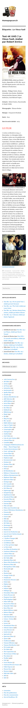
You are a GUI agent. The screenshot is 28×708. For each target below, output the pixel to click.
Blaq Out (6, 418)
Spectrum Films (8, 636)
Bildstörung (7, 412)
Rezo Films (7, 608)
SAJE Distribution (9, 617)
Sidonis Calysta (8, 627)
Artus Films (7, 403)
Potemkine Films (9, 593)
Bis (5, 416)
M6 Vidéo (7, 558)
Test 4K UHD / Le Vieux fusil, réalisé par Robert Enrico (12, 39)
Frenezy (6, 512)
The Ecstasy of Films (10, 654)
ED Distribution (8, 471)
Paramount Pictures (10, 580)
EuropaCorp (7, 492)
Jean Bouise (19, 274)
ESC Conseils (8, 484)
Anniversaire (8, 390)
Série (5, 621)
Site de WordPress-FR (10, 697)
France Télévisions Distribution (13, 510)
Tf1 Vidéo (6, 649)
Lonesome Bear (8, 556)
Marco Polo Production (11, 562)
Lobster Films (8, 553)
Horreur (6, 527)
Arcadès (6, 394)
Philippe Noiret (21, 275)
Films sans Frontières (10, 508)
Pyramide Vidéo (8, 606)
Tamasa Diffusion (9, 643)
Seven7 (6, 623)
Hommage (7, 525)
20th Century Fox (9, 379)
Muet (5, 571)
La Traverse (7, 540)
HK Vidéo (6, 523)
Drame (22, 270)
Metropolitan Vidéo (10, 566)
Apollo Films (7, 392)
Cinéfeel (6, 434)
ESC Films (7, 488)
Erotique (6, 482)
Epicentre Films (8, 479)
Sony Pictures (8, 630)
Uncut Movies (8, 662)
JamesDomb (7, 270)
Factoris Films (8, 499)
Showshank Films (9, 625)
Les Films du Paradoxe (11, 549)
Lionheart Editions (9, 551)
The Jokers (7, 656)
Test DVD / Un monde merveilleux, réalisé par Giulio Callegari (14, 338)
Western (6, 671)
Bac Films (7, 407)
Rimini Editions (8, 610)
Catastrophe (7, 429)
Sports (6, 638)
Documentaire (8, 460)
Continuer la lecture (8, 267)
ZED (5, 675)
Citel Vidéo (7, 436)
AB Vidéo (6, 381)
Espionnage (7, 490)
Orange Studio (8, 575)
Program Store (8, 597)
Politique (6, 590)
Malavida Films (8, 560)
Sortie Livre (7, 632)
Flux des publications (10, 693)
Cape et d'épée (8, 425)
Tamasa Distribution (10, 645)
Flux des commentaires (11, 695)
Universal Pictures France (11, 664)
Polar (5, 586)
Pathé (5, 582)
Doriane (6, 462)
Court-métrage (8, 451)
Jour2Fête (7, 536)
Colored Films (8, 440)
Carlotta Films (8, 427)
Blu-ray (6, 421)
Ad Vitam (6, 386)
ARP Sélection (8, 399)
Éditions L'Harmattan (10, 473)
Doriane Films (8, 464)
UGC (5, 660)
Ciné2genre (7, 431)
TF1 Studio (7, 647)
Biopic (6, 414)
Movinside (7, 569)
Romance (6, 614)
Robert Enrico (5, 277)
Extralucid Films (9, 497)
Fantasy (6, 503)
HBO (5, 519)
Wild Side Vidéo (8, 673)
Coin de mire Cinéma (10, 438)
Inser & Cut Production (11, 532)
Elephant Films (8, 477)
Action (6, 384)
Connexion (7, 690)
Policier (6, 588)
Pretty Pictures (8, 595)
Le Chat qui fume (9, 545)
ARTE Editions (8, 401)
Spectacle (7, 634)
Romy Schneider (14, 277)
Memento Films (9, 564)
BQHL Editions (8, 423)
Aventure (6, 405)
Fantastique (7, 501)
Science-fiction (8, 619)
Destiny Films (8, 455)
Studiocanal (7, 641)
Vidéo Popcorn (8, 667)
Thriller (6, 658)
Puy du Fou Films (9, 603)
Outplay (6, 577)
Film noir (6, 505)
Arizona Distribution (10, 397)
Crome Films (8, 453)
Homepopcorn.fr (10, 20)
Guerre (4, 272)
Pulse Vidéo (7, 601)
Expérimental (8, 495)
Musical (6, 573)
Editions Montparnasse (11, 475)
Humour (6, 529)
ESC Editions (8, 486)
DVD (5, 468)
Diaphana (7, 458)
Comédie (6, 442)
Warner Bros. (8, 669)
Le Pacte (6, 547)
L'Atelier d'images (9, 538)
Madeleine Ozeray (12, 275)
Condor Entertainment (11, 449)
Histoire (6, 521)
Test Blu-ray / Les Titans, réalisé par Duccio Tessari (14, 332)
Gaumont (7, 514)
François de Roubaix (10, 274)
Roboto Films (8, 612)
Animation (7, 388)
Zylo (5, 678)
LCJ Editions (9, 272)
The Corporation (9, 651)
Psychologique (16, 272)
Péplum (6, 584)
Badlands (6, 410)
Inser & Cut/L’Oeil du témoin (12, 534)
